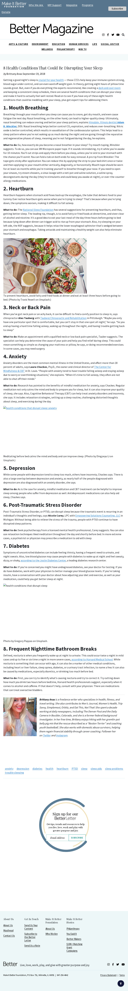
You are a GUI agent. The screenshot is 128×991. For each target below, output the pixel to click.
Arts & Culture (18, 44)
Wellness (47, 49)
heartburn (62, 768)
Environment (40, 44)
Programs (87, 5)
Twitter (47, 735)
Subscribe (77, 837)
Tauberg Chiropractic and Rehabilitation (63, 318)
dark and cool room (109, 88)
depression (23, 768)
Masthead (8, 930)
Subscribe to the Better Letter (30, 937)
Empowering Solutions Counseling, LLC (97, 515)
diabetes (37, 768)
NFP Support (55, 5)
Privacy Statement (108, 975)
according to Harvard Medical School (92, 659)
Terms (122, 975)
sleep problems (114, 768)
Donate (6, 12)
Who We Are (52, 933)
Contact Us (9, 935)
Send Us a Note (32, 945)
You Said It (71, 933)
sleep (84, 768)
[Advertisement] (64, 890)
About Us (8, 925)
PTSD (75, 768)
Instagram (61, 735)
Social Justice (110, 44)
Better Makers (73, 938)
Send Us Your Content (31, 927)
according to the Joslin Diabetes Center (43, 560)
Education (58, 44)
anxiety (9, 768)
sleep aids (96, 768)
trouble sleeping (14, 772)
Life (94, 44)
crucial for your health (51, 80)
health (49, 768)
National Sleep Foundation (38, 209)
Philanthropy (66, 49)
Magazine (71, 5)
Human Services (79, 44)
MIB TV (82, 49)
